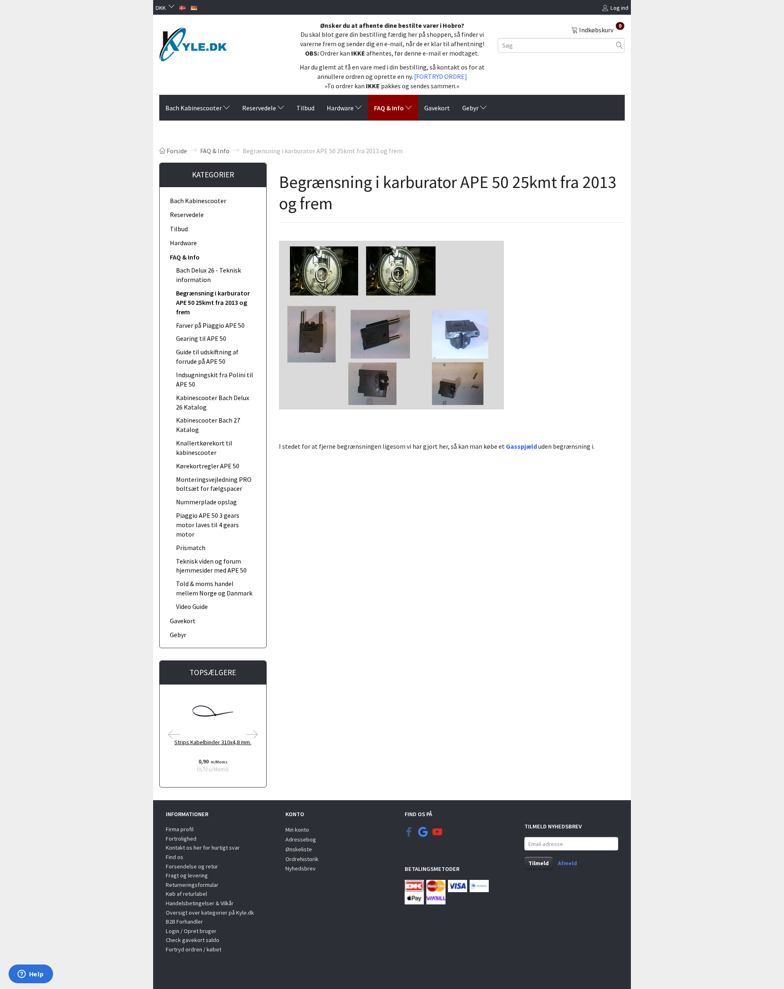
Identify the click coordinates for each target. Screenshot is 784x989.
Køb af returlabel (186, 893)
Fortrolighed (181, 838)
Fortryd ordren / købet (193, 949)
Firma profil (180, 829)
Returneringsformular (192, 884)
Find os (174, 857)
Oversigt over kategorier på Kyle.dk (210, 912)
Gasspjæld (521, 446)
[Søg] (619, 45)
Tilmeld (538, 863)
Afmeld (567, 863)
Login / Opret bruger (191, 931)
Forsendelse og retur (192, 866)
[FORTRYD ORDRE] (440, 76)
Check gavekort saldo (192, 940)
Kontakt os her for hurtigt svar (203, 847)
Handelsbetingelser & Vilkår (200, 903)
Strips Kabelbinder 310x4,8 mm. (212, 742)
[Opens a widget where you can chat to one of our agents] (30, 974)
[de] (194, 7)
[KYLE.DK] (193, 42)
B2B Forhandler (184, 921)
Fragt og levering (187, 875)
